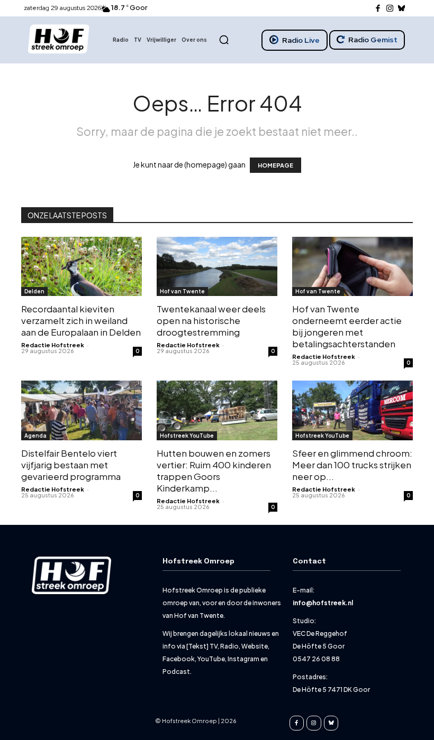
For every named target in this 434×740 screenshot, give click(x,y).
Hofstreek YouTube (187, 435)
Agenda (35, 435)
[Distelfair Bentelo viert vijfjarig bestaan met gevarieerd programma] (81, 410)
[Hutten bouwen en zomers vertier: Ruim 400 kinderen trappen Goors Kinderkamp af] (217, 410)
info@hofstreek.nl (323, 603)
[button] (224, 39)
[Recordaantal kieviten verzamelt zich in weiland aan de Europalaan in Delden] (81, 267)
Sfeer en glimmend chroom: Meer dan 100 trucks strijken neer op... (352, 464)
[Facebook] (378, 9)
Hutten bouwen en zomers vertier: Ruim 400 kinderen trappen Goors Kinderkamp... (214, 470)
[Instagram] (390, 9)
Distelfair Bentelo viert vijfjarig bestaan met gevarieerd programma (71, 464)
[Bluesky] (402, 9)
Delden (34, 291)
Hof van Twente (182, 291)
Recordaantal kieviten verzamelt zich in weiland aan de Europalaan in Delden (81, 320)
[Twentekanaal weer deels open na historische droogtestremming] (217, 267)
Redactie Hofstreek (52, 344)
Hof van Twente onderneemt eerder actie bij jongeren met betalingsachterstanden (347, 326)
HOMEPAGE (275, 165)
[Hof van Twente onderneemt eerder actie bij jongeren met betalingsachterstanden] (352, 267)
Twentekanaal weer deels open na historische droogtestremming (211, 320)
